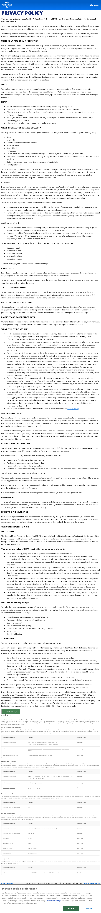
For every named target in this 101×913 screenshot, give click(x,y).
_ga (51, 776)
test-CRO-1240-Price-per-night (37, 872)
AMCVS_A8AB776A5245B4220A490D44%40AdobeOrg (43, 744)
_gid (29, 783)
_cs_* (55, 828)
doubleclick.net (7, 848)
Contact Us (7, 883)
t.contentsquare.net (9, 788)
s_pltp (48, 776)
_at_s (44, 749)
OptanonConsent (56, 749)
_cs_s (51, 828)
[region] (50, 898)
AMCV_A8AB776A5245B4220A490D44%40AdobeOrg (43, 742)
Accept (71, 908)
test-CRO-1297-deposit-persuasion (56, 872)
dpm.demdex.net (8, 843)
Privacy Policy (73, 408)
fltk (29, 807)
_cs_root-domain (36, 828)
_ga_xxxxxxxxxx (36, 776)
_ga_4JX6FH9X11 (58, 776)
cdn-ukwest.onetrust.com (10, 755)
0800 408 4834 (92, 883)
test (29, 828)
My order (95, 5)
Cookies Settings (10, 711)
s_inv (71, 776)
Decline (89, 908)
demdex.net (7, 853)
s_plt (42, 778)
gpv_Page (66, 776)
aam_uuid (31, 833)
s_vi (34, 778)
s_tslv (30, 776)
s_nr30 (38, 778)
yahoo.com (6, 838)
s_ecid (31, 778)
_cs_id (43, 828)
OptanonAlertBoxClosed (35, 749)
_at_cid (48, 749)
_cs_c (47, 828)
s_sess (43, 776)
